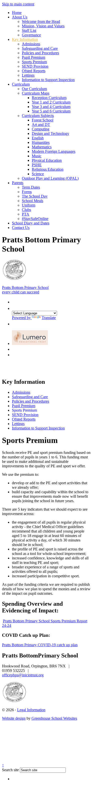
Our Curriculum (34, 89)
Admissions (31, 44)
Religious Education (47, 169)
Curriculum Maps (35, 93)
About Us (19, 17)
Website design (14, 718)
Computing (40, 129)
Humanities (41, 142)
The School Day (35, 196)
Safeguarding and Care (40, 48)
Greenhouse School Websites (54, 718)
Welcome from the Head (41, 21)
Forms (27, 192)
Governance (31, 35)
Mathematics (42, 147)
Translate (49, 318)
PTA (25, 214)
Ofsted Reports (33, 71)
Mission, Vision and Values (43, 26)
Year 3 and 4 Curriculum (51, 107)
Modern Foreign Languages (53, 151)
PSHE (37, 165)
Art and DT (41, 124)
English (38, 138)
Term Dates (31, 187)
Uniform (28, 205)
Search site (10, 770)
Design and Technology (50, 133)
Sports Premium (34, 62)
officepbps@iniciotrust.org (23, 675)
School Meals (32, 201)
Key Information (25, 39)
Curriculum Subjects (38, 115)
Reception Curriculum (49, 98)
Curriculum (21, 84)
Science (38, 174)
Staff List (29, 30)
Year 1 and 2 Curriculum (51, 102)
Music (36, 156)
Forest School (42, 120)
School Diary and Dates (30, 223)
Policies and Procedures (40, 53)
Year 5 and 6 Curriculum (51, 111)
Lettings (28, 75)
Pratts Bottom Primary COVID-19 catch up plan (40, 645)
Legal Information (31, 710)
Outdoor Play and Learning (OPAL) (50, 178)
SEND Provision (35, 66)
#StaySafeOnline (35, 219)
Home (17, 12)
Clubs (26, 210)
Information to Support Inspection (48, 80)
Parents (17, 183)
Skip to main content (18, 4)
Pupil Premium (33, 57)
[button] (14, 300)
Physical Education (47, 160)
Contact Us (21, 227)
